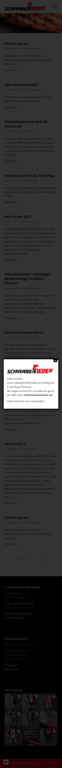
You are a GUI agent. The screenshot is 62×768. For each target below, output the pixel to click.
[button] (6, 762)
